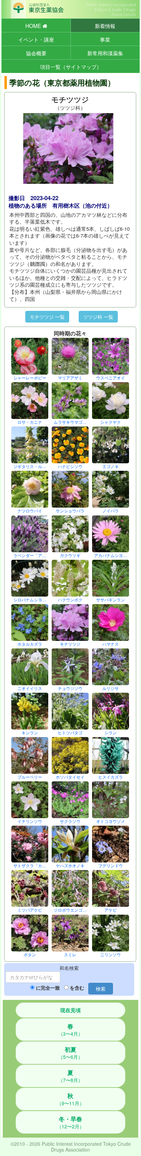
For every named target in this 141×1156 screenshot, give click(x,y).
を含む (77, 987)
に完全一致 (48, 987)
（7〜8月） (70, 1075)
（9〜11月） (70, 1099)
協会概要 (36, 53)
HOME (33, 25)
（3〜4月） (70, 1029)
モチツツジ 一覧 (47, 316)
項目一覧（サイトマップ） (71, 66)
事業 (105, 39)
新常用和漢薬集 (105, 53)
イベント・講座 (36, 39)
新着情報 (105, 25)
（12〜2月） (70, 1122)
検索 (100, 988)
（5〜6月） (70, 1052)
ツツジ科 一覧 (98, 316)
